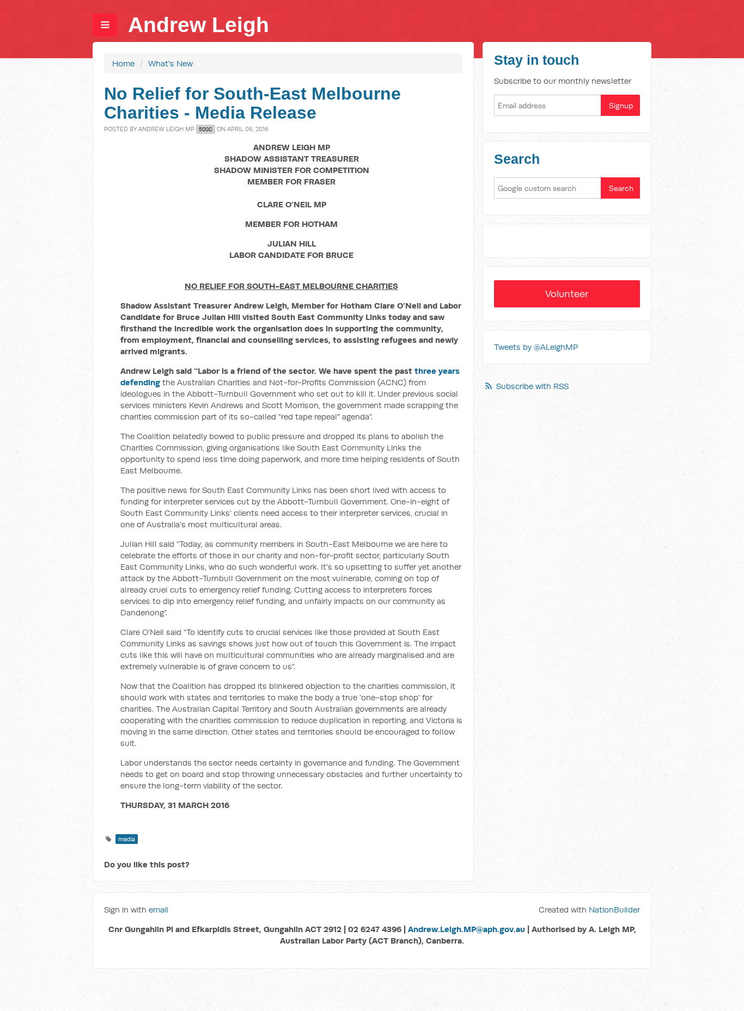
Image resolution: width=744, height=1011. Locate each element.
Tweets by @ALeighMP (536, 347)
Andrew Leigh (198, 24)
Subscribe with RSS (532, 386)
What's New (170, 63)
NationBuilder (614, 909)
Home (123, 63)
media (126, 839)
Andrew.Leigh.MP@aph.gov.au (466, 929)
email (158, 909)
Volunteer (567, 293)
